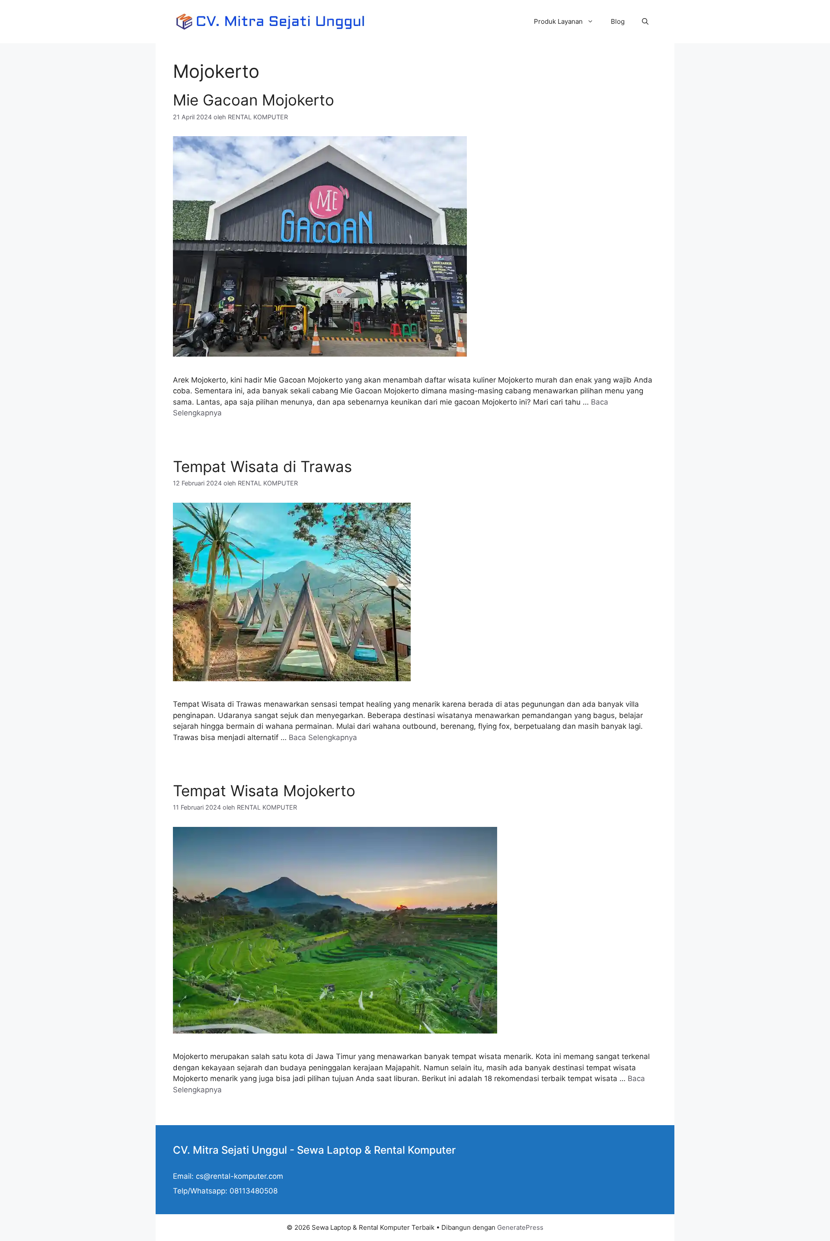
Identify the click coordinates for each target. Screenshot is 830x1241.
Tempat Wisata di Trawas (262, 466)
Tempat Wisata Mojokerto (264, 791)
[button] (645, 22)
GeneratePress (520, 1227)
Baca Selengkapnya (323, 737)
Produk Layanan (558, 21)
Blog (618, 21)
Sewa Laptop (329, 1150)
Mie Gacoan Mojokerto (253, 100)
